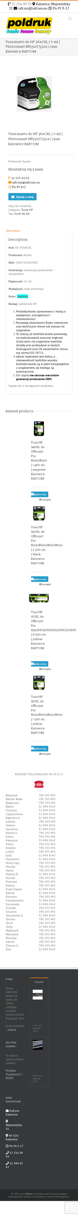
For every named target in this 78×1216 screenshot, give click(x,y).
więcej (12, 1029)
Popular (39, 982)
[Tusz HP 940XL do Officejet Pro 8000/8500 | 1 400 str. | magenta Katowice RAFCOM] (39, 429)
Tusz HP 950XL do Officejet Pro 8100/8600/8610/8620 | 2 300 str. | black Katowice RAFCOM (47, 545)
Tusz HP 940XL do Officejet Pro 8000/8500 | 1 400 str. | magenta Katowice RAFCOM (39, 461)
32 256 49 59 (21, 4)
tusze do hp (22, 213)
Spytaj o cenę (25, 197)
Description (13, 230)
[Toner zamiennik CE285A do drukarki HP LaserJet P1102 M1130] (38, 1045)
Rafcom (29, 1193)
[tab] (39, 231)
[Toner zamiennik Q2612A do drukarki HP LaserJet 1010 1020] (38, 995)
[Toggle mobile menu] (70, 18)
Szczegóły (44, 499)
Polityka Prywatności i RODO (14, 1074)
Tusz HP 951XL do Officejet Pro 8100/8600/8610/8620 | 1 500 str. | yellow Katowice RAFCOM (47, 715)
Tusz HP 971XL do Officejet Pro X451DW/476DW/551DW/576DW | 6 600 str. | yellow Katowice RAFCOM (53, 630)
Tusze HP (27, 210)
